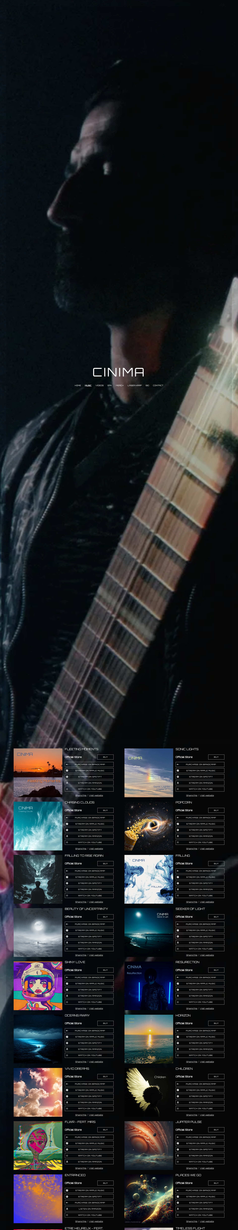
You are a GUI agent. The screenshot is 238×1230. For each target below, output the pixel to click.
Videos (99, 385)
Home (78, 385)
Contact (158, 385)
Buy (105, 757)
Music (88, 385)
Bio (147, 385)
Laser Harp (135, 385)
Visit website (96, 795)
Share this (80, 795)
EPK (110, 385)
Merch (120, 385)
